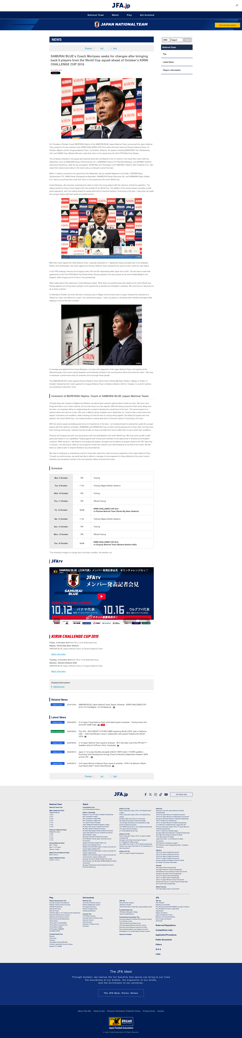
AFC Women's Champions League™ (167, 843)
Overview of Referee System (91, 903)
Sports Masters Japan (89, 835)
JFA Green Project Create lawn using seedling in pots (135, 907)
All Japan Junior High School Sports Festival (132, 840)
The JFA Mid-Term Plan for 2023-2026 (167, 909)
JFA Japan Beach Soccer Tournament (167, 889)
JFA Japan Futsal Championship (166, 867)
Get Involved (147, 15)
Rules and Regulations (166, 925)
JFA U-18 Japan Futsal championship (167, 875)
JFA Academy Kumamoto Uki (58, 925)
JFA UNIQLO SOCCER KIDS (58, 942)
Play (129, 15)
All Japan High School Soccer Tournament (132, 819)
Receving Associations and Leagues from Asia (133, 929)
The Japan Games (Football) (91, 822)
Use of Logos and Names (163, 919)
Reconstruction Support (126, 903)
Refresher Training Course (91, 924)
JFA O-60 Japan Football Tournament (167, 856)
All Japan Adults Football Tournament (94, 829)
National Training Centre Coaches (59, 915)
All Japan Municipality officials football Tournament (98, 831)
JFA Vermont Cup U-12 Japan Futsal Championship (172, 882)
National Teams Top (56, 807)
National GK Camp (55, 909)
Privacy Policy (149, 1011)
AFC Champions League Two (92, 820)
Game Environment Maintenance (59, 919)
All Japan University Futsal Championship (168, 873)
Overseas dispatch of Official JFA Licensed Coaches (135, 919)
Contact (160, 1011)
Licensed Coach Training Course (93, 918)
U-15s (51, 827)
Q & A (158, 949)
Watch (115, 15)
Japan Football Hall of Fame (164, 915)
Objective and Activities (163, 905)
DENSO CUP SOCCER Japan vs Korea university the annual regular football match (99, 848)
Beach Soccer (53, 855)
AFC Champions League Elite (92, 818)
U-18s (51, 820)
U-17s (51, 822)
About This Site (84, 1011)
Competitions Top (89, 807)
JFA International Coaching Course (130, 923)
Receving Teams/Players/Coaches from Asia (133, 927)
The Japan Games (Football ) (128, 829)
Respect (52, 936)
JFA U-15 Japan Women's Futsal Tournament (170, 880)
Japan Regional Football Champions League (96, 824)
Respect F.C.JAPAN (55, 946)
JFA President (160, 903)
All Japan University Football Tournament (95, 837)
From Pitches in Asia (125, 921)
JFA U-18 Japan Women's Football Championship (171, 823)
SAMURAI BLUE (59, 687)
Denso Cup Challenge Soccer (92, 845)
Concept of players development (59, 903)
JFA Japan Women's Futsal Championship (169, 869)
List (101, 48)
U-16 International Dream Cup (128, 831)
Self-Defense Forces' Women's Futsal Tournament (171, 871)
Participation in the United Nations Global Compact (134, 931)
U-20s (51, 834)
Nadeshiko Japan (54, 832)
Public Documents (164, 939)
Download (86, 926)
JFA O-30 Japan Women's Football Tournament (170, 815)
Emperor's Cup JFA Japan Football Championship (98, 814)
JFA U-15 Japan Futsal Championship (167, 877)
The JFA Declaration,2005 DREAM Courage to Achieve (172, 907)
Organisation (159, 911)
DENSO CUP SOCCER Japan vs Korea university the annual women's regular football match (99, 856)
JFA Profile (159, 921)
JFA (157, 897)
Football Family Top (56, 934)
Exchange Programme (89, 907)
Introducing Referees (89, 911)
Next (115, 48)
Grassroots (52, 938)
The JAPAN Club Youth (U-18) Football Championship (135, 827)
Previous (88, 48)
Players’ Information (172, 70)
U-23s (51, 814)
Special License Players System (59, 917)
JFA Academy (53, 921)
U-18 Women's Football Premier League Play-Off (171, 825)
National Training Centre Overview (59, 905)
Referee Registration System (91, 905)
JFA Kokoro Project (125, 905)
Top (164, 53)
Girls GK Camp (54, 911)
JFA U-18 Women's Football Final (166, 821)
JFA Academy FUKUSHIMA (57, 923)
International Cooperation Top (129, 917)
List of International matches (91, 809)
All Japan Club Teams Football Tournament (96, 827)
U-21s (51, 816)
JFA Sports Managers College (128, 912)
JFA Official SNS (181, 794)
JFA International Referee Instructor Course (132, 925)
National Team (96, 15)
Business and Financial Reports (165, 917)
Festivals (52, 940)
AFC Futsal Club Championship (165, 884)
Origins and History (162, 913)
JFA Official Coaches (89, 916)
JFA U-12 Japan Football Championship (131, 853)
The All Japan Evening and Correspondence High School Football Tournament (134, 824)
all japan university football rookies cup (94, 843)
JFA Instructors (87, 922)
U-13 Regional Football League (128, 842)
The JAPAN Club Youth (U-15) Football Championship (135, 844)
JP (236, 5)
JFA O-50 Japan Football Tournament (167, 854)
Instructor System (88, 920)
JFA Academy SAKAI (55, 927)
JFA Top (158, 901)
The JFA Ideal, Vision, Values (121, 993)
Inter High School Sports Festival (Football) (132, 821)
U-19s (51, 818)
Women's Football (125, 934)
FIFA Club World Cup (89, 867)
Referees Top (87, 901)
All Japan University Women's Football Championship (172, 819)
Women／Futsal (54, 849)
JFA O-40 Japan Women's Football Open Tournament (172, 817)
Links (158, 954)
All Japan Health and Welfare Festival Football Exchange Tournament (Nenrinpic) (170, 861)
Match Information (58, 654)
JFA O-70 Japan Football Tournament (167, 858)
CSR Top (122, 901)
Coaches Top (87, 914)
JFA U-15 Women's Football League (167, 831)
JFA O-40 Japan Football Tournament (167, 852)
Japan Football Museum (126, 914)
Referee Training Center (90, 909)
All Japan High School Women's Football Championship (173, 833)
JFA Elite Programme (55, 907)
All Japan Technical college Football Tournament (97, 859)
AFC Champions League (90, 816)
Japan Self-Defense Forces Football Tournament (97, 833)
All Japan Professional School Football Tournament (98, 865)
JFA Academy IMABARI (56, 929)
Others (159, 944)
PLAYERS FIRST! (54, 931)
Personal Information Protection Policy (123, 1011)
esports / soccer (54, 860)
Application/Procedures (166, 934)
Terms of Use (99, 1011)
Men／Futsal (53, 845)
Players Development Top (57, 901)
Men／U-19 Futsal (55, 847)
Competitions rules (164, 930)
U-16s (51, 824)
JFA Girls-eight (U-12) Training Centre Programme (64, 913)
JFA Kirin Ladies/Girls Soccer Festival (60, 944)
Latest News (168, 62)
